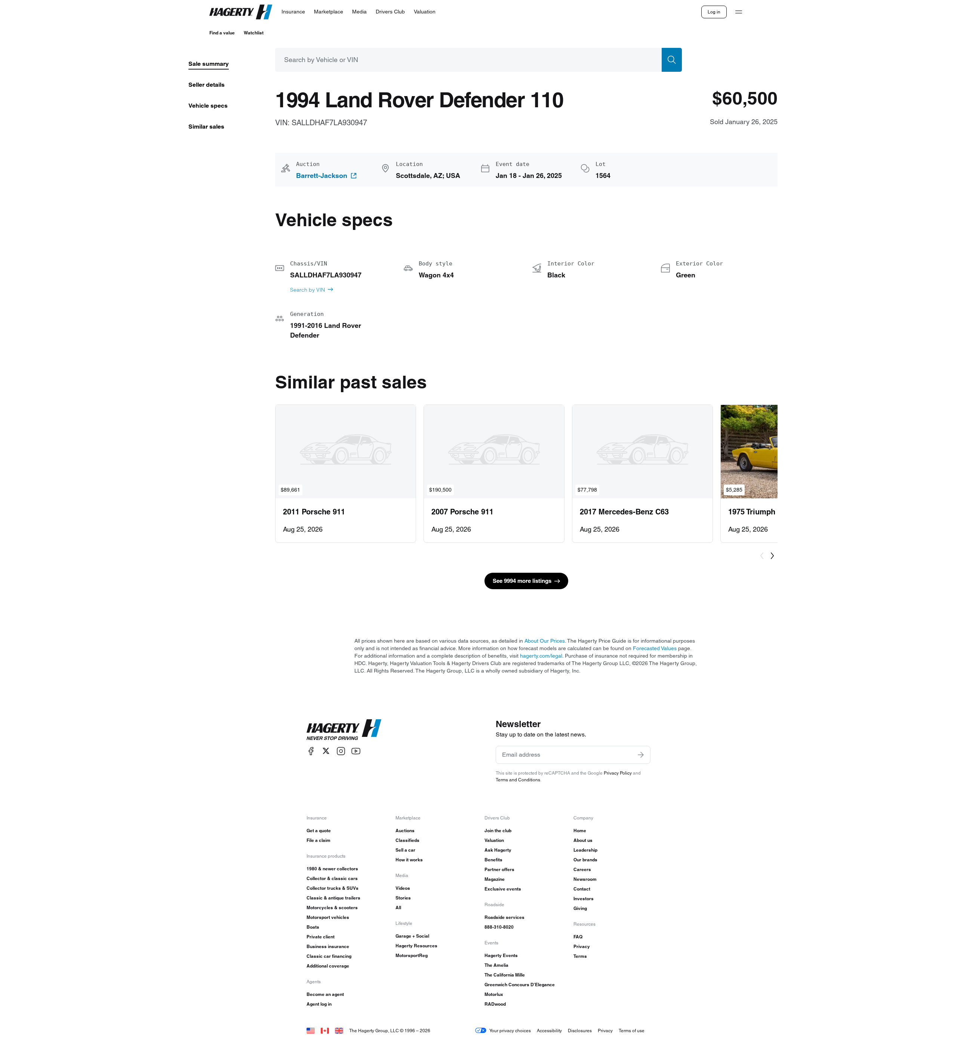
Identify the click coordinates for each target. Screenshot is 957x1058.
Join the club (497, 830)
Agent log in (319, 1004)
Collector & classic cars (332, 878)
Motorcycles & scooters (332, 907)
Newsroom (585, 879)
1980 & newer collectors (332, 868)
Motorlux (493, 994)
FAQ (577, 936)
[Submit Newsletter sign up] (640, 755)
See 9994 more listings (522, 581)
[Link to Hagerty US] (311, 1030)
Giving (580, 908)
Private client (321, 936)
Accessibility (549, 1030)
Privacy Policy (618, 773)
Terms (580, 956)
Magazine (494, 879)
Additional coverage (328, 965)
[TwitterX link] (326, 751)
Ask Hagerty (497, 850)
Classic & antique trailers (333, 897)
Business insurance (328, 946)
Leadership (585, 850)
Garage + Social (412, 936)
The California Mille (504, 974)
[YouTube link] (355, 751)
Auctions (405, 830)
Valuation (494, 840)
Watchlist (254, 32)
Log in (714, 11)
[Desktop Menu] (739, 12)
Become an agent (325, 994)
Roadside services (504, 917)
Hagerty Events (501, 955)
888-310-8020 (499, 927)
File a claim (318, 840)
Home (579, 830)
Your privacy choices (510, 1030)
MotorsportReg (412, 955)
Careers (582, 869)
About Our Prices (544, 641)
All (398, 907)
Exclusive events (502, 888)
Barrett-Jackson (321, 175)
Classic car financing (329, 956)
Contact (581, 888)
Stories (403, 897)
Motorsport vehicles (328, 917)
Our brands (585, 859)
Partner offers (499, 869)
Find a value (222, 32)
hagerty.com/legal (541, 656)
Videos (403, 888)
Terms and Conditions (518, 779)
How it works (409, 859)
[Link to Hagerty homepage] (344, 729)
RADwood (495, 1004)
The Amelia (496, 965)
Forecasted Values (655, 648)
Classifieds (407, 840)
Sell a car (405, 850)
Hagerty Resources (416, 945)
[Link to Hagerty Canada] (325, 1030)
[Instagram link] (340, 751)
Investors (583, 898)
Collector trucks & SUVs (333, 888)
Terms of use (631, 1030)
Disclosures (580, 1030)
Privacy (581, 946)
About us (583, 840)
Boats (313, 927)
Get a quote (319, 830)
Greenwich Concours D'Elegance (519, 984)
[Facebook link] (311, 751)
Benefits (493, 859)
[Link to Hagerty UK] (339, 1030)
